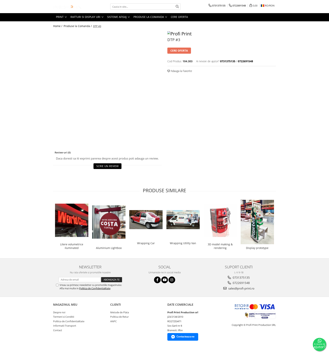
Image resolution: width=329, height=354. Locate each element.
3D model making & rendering (220, 246)
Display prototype (257, 248)
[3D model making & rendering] (220, 220)
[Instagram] (171, 280)
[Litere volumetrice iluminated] (71, 220)
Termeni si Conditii (63, 316)
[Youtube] (164, 280)
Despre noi (59, 312)
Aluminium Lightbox (109, 248)
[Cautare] (177, 6)
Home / (58, 26)
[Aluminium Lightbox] (108, 222)
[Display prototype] (257, 222)
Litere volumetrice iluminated (71, 246)
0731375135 (241, 277)
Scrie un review (107, 166)
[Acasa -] (72, 6)
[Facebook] (157, 280)
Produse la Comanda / (78, 26)
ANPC (113, 321)
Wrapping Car (146, 243)
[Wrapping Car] (146, 219)
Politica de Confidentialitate (94, 288)
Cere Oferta (179, 17)
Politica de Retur (119, 316)
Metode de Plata (119, 312)
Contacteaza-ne (185, 336)
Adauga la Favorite (181, 71)
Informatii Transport (64, 325)
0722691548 (241, 283)
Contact (57, 330)
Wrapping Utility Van (183, 243)
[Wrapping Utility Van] (183, 219)
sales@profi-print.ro (241, 288)
